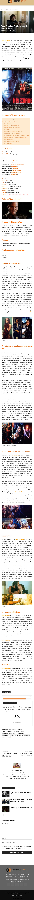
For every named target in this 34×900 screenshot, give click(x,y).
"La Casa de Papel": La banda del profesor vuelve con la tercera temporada (9, 755)
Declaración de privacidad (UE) (10, 892)
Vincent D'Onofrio (6, 737)
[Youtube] (25, 884)
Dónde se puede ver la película (13, 131)
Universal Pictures (26, 735)
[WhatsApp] (17, 35)
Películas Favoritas (14, 9)
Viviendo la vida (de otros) (12, 133)
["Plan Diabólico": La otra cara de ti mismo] (5, 794)
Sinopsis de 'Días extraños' (12, 127)
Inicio (2, 9)
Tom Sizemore (18, 735)
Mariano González (7, 30)
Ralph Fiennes (5, 735)
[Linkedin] (10, 35)
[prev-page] (3, 815)
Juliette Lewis (5, 733)
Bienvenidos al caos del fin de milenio (15, 137)
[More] (21, 35)
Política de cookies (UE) (24, 892)
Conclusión (8, 143)
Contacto (24, 893)
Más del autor (19, 788)
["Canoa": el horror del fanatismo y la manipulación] (5, 809)
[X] (6, 35)
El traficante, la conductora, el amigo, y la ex (16, 135)
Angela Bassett (11, 729)
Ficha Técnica (8, 123)
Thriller (11, 735)
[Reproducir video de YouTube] (17, 210)
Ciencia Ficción (19, 729)
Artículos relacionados (8, 788)
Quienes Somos (16, 893)
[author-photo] (17, 768)
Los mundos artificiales (11, 141)
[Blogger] (13, 781)
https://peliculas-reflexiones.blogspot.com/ (17, 772)
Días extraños (16, 731)
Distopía (22, 731)
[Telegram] (14, 35)
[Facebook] (3, 35)
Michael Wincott (21, 733)
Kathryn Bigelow (12, 733)
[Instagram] (12, 884)
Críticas (6, 9)
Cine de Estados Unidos (7, 731)
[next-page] (5, 815)
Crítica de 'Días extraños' (9, 121)
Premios (7, 129)
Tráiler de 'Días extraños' (11, 125)
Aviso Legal (9, 893)
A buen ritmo (8, 139)
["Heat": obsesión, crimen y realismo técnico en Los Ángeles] (5, 801)
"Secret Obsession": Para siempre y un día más (25, 754)
